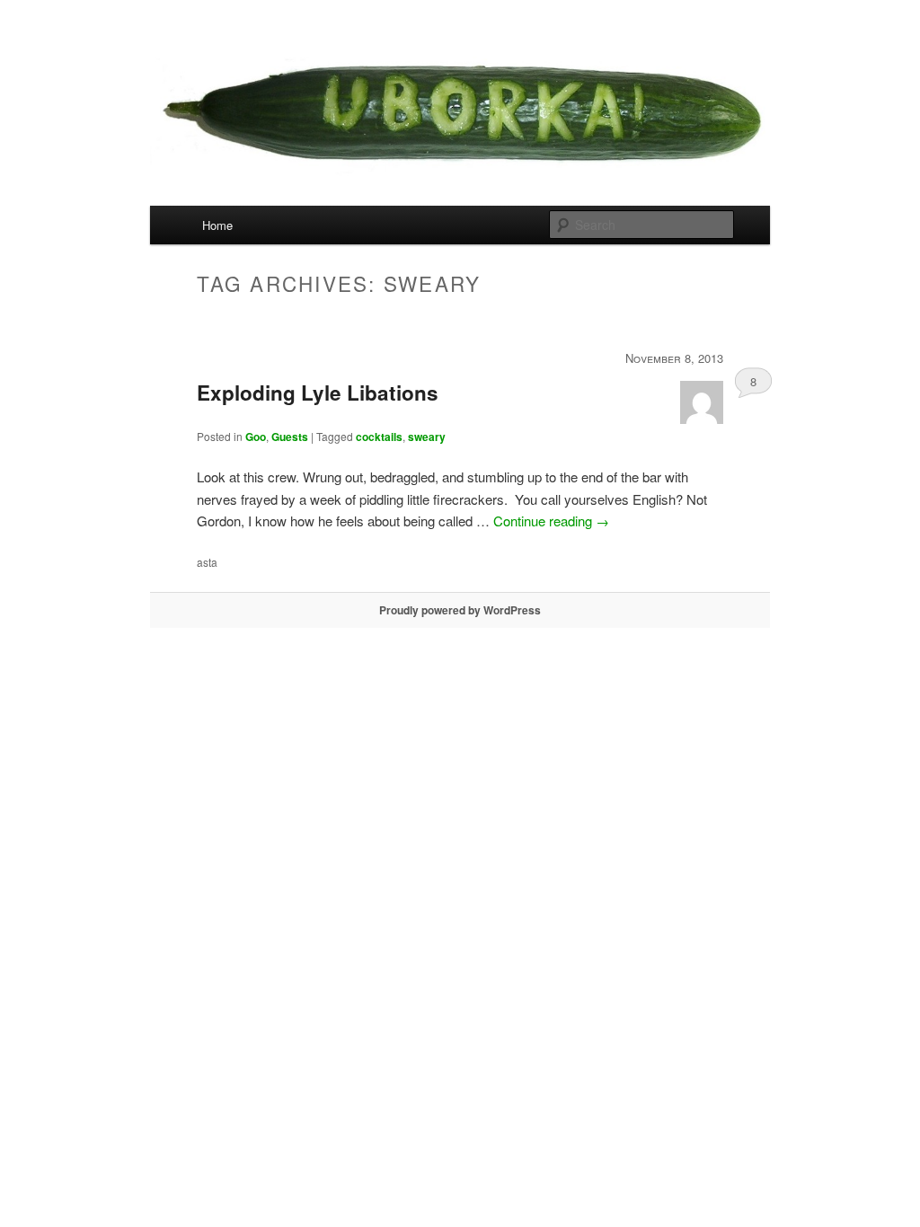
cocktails (379, 436)
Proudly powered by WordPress (460, 610)
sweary (427, 436)
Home (217, 225)
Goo (255, 436)
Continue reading (551, 520)
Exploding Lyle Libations (317, 392)
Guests (289, 436)
